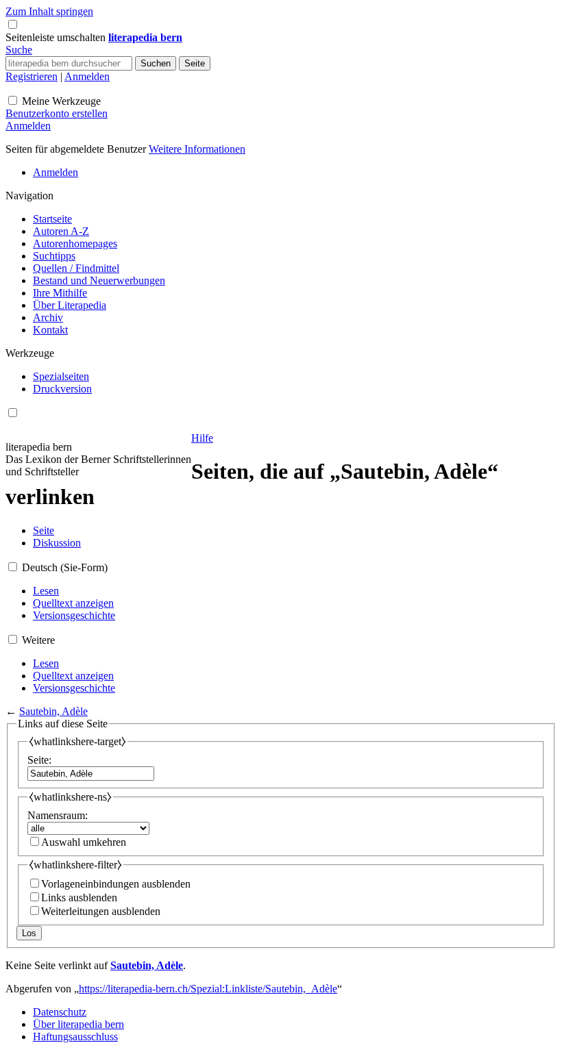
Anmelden (87, 76)
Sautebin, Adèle (53, 711)
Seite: (39, 760)
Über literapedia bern (78, 1024)
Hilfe (202, 438)
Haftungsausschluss (75, 1036)
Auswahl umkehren (83, 842)
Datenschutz (59, 1012)
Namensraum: (57, 815)
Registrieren (31, 76)
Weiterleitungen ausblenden (100, 911)
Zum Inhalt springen (49, 11)
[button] (56, 37)
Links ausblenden (79, 897)
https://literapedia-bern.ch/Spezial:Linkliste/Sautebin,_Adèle (208, 988)
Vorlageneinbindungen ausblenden (116, 884)
